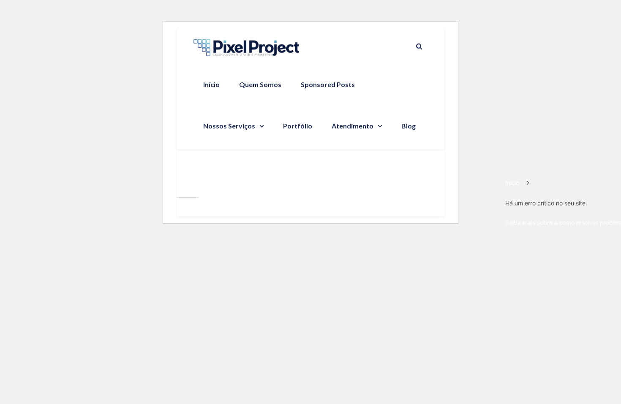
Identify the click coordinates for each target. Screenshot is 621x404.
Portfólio (297, 126)
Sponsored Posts (328, 84)
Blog (408, 126)
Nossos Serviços (229, 126)
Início (211, 84)
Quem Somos (260, 84)
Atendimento (352, 126)
